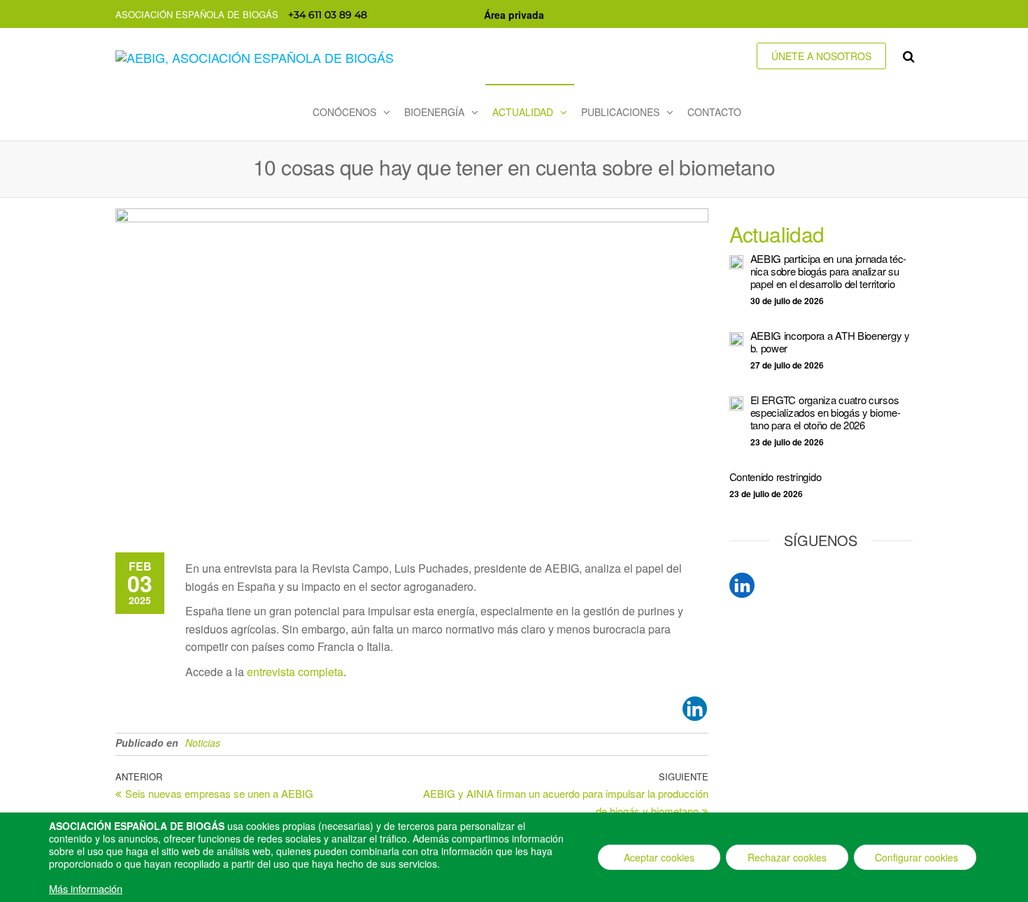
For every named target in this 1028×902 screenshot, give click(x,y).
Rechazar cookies (787, 857)
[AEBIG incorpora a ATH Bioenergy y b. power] (736, 337)
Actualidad (522, 112)
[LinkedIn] (742, 585)
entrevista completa (295, 672)
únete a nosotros (821, 56)
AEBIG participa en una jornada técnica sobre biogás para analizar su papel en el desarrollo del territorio (828, 271)
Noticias (202, 743)
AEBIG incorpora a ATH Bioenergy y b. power (830, 341)
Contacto (714, 112)
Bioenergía (434, 112)
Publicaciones (620, 112)
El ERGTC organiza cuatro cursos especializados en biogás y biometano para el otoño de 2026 (825, 412)
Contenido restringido (775, 476)
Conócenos (344, 112)
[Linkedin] (695, 708)
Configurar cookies (916, 857)
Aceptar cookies (659, 857)
